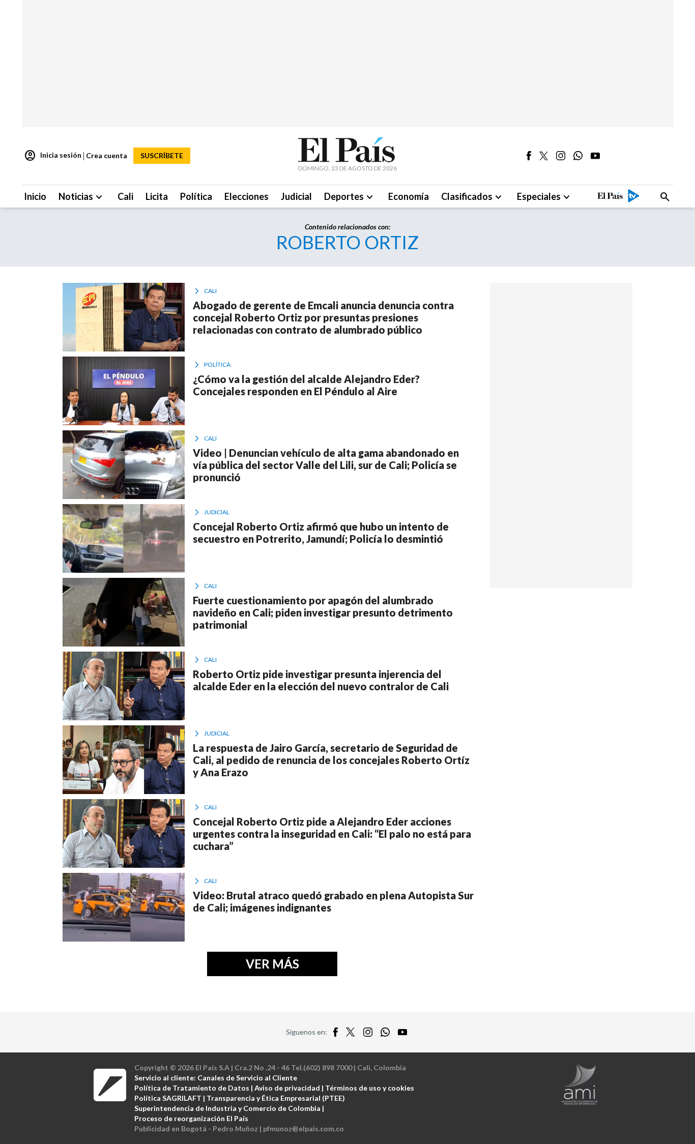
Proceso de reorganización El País (191, 1118)
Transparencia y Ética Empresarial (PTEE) (276, 1098)
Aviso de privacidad (287, 1087)
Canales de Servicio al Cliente (247, 1077)
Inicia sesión (52, 156)
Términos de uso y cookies (369, 1087)
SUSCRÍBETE (161, 155)
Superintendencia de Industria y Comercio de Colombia (227, 1108)
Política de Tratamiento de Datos (191, 1087)
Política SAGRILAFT (167, 1098)
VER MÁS (272, 963)
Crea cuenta (106, 155)
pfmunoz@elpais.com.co (303, 1128)
